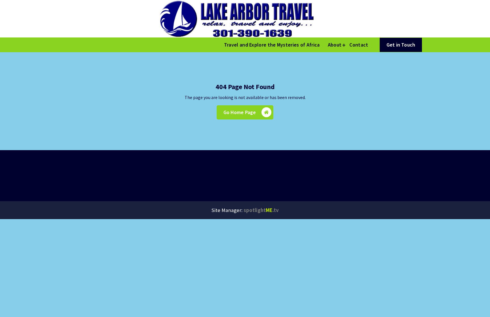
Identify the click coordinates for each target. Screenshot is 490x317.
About (335, 44)
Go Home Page (239, 112)
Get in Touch (400, 44)
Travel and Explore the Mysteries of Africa (272, 44)
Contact (358, 44)
